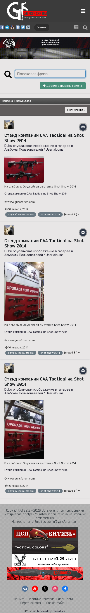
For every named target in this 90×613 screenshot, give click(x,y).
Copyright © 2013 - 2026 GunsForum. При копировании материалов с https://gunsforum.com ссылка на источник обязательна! (45, 514)
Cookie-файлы (56, 603)
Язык (18, 599)
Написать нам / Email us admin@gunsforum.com (45, 521)
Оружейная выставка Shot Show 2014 (49, 186)
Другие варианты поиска (63, 85)
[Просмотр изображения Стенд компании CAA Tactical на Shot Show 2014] (24, 169)
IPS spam (30, 611)
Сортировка (75, 110)
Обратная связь (31, 603)
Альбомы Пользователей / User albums (33, 149)
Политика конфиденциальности (50, 599)
